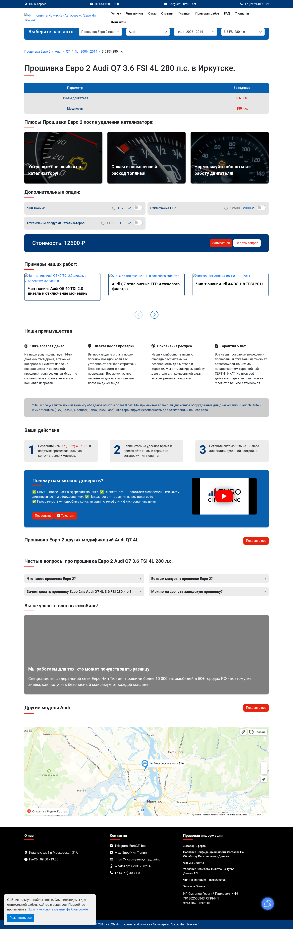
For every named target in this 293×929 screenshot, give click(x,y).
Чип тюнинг (135, 13)
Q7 (68, 51)
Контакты (118, 22)
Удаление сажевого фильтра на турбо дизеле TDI (208, 871)
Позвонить (43, 516)
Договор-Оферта (194, 845)
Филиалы (242, 13)
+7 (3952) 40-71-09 (74, 446)
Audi (58, 51)
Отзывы (167, 13)
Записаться (221, 243)
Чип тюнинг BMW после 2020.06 (204, 879)
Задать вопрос (247, 243)
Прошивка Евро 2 (37, 51)
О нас (152, 13)
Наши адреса (37, 4)
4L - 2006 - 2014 (86, 51)
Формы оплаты (193, 862)
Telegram (67, 516)
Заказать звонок (194, 886)
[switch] (138, 207)
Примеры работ (207, 13)
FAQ (227, 13)
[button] (154, 315)
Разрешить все (21, 917)
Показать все (256, 541)
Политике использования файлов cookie (58, 909)
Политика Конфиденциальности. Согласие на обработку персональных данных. (213, 854)
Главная (184, 13)
